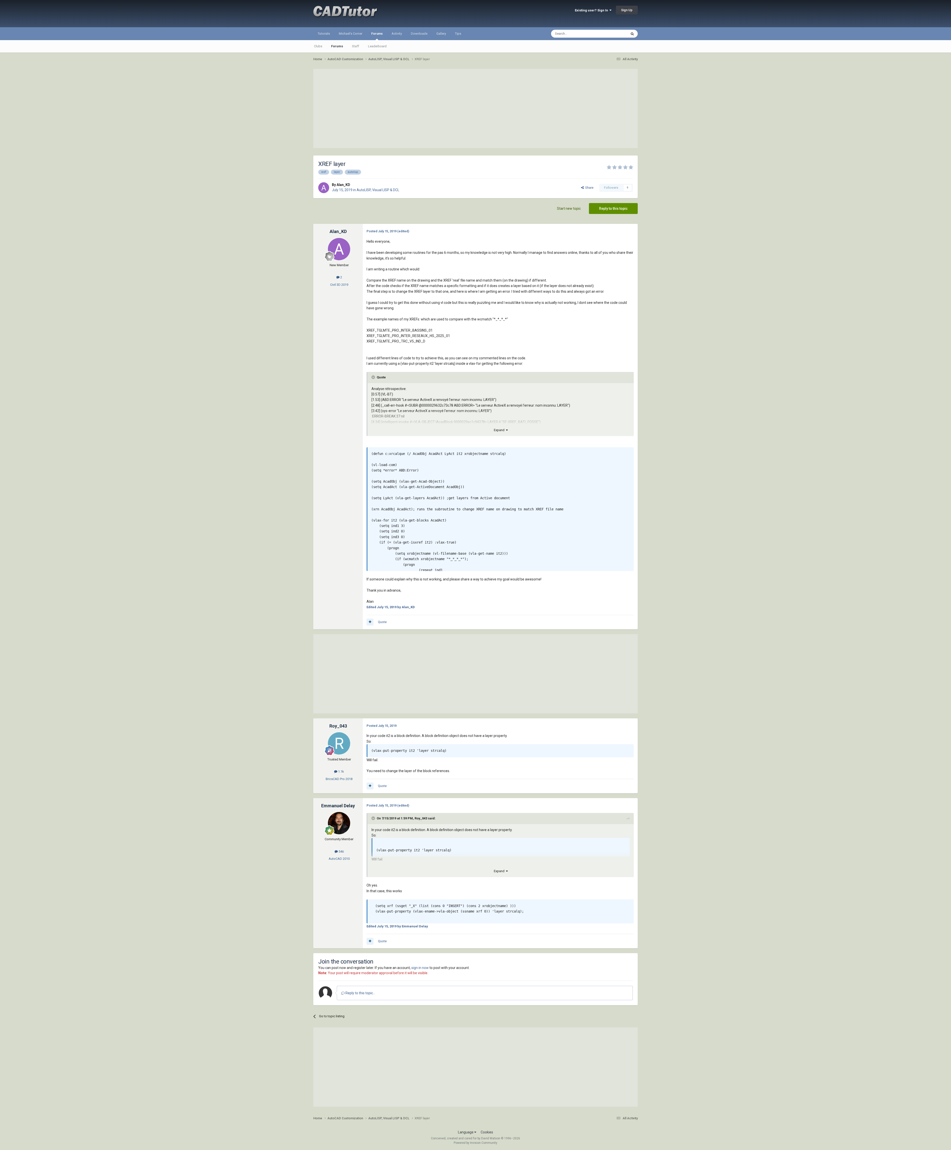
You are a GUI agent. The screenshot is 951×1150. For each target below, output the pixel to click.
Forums (377, 33)
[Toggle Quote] (373, 377)
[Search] (632, 34)
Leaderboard (377, 46)
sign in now (420, 968)
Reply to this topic (613, 208)
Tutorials (324, 33)
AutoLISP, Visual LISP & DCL (378, 190)
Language (466, 1132)
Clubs (318, 46)
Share (588, 187)
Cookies (487, 1132)
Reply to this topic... (360, 993)
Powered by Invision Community (475, 1143)
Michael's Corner (350, 33)
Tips (458, 33)
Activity (397, 33)
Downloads (419, 33)
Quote (382, 622)
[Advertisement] (475, 108)
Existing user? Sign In (592, 10)
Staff (355, 46)
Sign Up (627, 10)
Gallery (441, 33)
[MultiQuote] (370, 622)
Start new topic (569, 208)
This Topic (613, 33)
